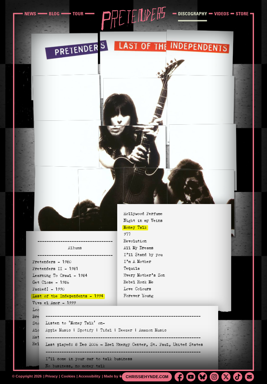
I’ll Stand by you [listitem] (143, 255)
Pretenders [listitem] (52, 262)
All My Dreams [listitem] (138, 248)
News (30, 13)
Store (242, 13)
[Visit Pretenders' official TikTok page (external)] (237, 376)
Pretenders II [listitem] (55, 269)
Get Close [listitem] (51, 282)
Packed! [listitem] (48, 289)
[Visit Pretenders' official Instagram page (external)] (214, 376)
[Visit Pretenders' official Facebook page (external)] (179, 376)
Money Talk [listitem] (135, 227)
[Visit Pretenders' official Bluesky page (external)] (202, 376)
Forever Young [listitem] (138, 296)
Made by (115, 376)
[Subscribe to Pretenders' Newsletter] (249, 376)
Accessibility (89, 376)
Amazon (152, 330)
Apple (58, 330)
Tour (78, 13)
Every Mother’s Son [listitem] (144, 275)
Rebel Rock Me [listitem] (138, 282)
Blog (54, 13)
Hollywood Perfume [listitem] (143, 214)
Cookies (68, 376)
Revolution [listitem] (135, 241)
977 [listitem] (127, 234)
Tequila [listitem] (132, 268)
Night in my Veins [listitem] (143, 220)
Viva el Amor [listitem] (54, 303)
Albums (75, 248)
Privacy (52, 376)
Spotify (85, 330)
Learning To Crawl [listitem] (60, 275)
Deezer (125, 330)
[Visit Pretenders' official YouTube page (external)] (190, 376)
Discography (192, 13)
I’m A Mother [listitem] (137, 261)
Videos (221, 13)
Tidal (106, 330)
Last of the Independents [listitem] (68, 296)
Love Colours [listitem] (137, 289)
